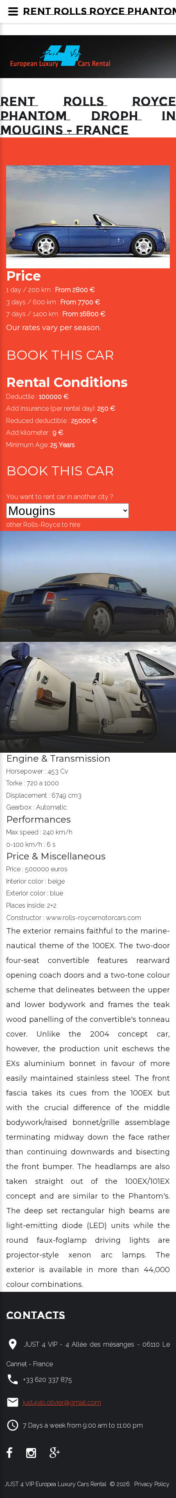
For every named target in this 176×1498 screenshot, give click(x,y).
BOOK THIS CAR (60, 355)
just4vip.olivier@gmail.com (62, 1402)
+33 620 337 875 (47, 1379)
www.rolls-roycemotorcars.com (93, 918)
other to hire (43, 525)
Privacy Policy (151, 1484)
